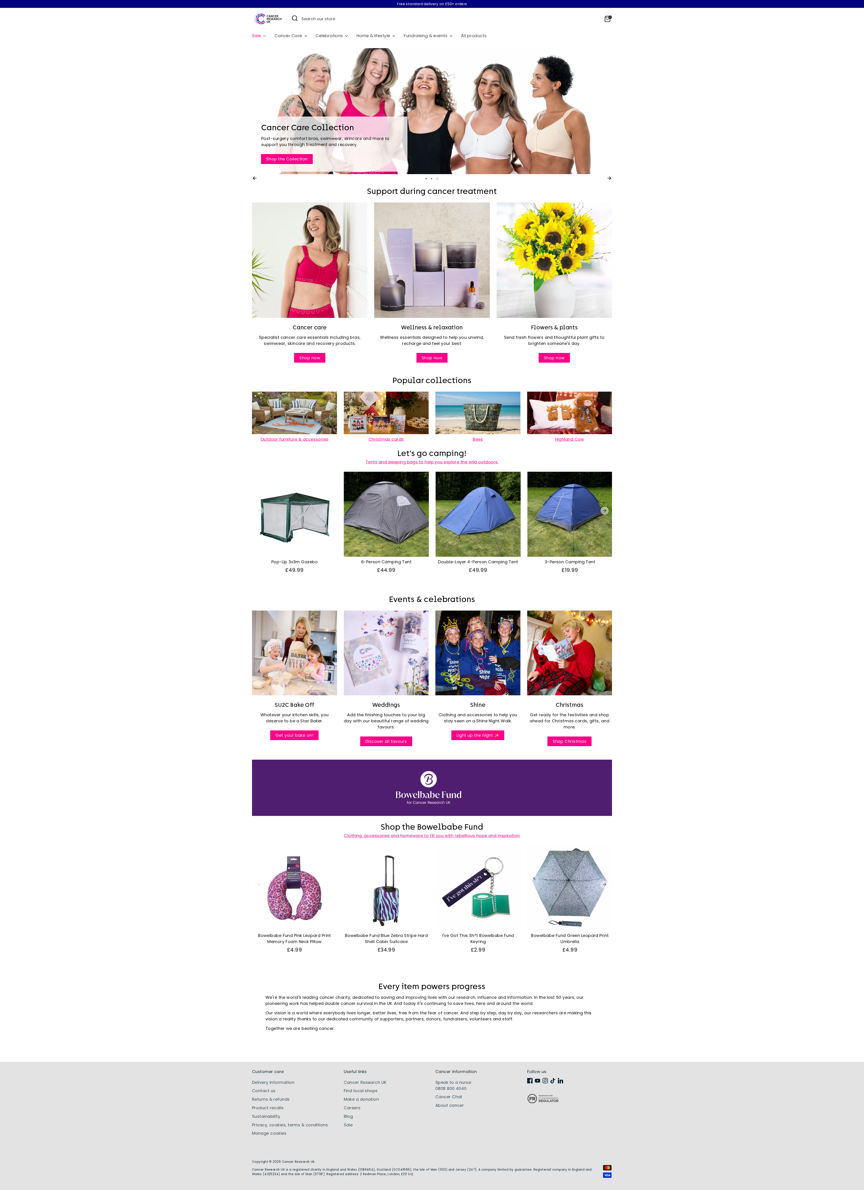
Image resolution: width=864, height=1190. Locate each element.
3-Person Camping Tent (570, 562)
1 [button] (426, 178)
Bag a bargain (281, 87)
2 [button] (432, 178)
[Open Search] (294, 18)
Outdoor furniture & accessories (294, 439)
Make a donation (361, 1099)
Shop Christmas (569, 741)
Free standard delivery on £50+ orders (432, 4)
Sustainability (266, 1116)
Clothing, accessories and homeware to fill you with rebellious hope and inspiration (432, 835)
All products (473, 35)
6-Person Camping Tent (386, 562)
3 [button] (438, 178)
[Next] (609, 178)
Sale (257, 35)
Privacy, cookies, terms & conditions (290, 1125)
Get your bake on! (294, 735)
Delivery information (273, 1082)
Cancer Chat (448, 1097)
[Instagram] (545, 1080)
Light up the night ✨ (478, 735)
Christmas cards (386, 439)
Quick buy (294, 549)
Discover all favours (386, 741)
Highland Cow (569, 439)
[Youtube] (537, 1080)
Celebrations (330, 35)
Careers (352, 1108)
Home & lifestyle (373, 35)
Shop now (309, 358)
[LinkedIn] (560, 1080)
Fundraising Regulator (543, 1102)
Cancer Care (289, 35)
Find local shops (361, 1090)
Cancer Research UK (365, 1082)
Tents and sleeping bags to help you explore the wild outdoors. (432, 462)
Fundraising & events (426, 35)
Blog (348, 1116)
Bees (478, 439)
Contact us (264, 1090)
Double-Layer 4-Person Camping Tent (478, 562)
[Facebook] (530, 1080)
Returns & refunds (271, 1099)
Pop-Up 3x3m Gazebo (294, 562)
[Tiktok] (553, 1080)
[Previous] (254, 178)
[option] (432, 111)
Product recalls (268, 1108)
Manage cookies (269, 1133)
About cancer (449, 1105)
